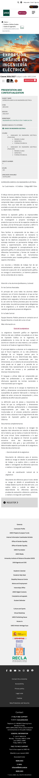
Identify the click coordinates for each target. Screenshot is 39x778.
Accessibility (19, 684)
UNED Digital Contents (19, 592)
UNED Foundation (19, 550)
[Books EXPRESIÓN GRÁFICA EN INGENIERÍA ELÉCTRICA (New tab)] (8, 81)
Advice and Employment (19, 583)
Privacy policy (19, 688)
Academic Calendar (19, 571)
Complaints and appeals (19, 596)
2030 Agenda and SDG (19, 562)
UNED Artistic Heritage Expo (19, 625)
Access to (19, 621)
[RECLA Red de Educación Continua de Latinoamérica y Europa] (19, 659)
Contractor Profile (19, 529)
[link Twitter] (10, 671)
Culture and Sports (19, 609)
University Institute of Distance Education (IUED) (19, 558)
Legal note (19, 693)
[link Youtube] (14, 671)
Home (6, 22)
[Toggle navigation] (3, 81)
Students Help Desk (19, 575)
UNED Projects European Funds (19, 533)
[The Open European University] (19, 643)
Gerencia (19, 524)
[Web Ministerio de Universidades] (19, 633)
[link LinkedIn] (19, 671)
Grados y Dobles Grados (11, 24)
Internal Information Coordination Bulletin (19, 537)
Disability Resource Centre (19, 579)
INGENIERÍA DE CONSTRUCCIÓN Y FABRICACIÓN (17, 120)
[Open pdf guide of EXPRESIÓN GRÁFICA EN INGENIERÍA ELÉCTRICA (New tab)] (12, 81)
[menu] (34, 12)
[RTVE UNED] (33, 6)
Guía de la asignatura (21, 328)
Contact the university (19, 679)
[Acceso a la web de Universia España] (19, 638)
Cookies (19, 698)
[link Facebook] (6, 671)
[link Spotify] (27, 671)
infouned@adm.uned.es (19, 767)
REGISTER (12, 502)
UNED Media (20, 554)
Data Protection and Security (19, 703)
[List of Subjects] (16, 81)
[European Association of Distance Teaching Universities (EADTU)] (19, 651)
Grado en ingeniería (9, 26)
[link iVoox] (31, 671)
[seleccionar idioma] (21, 2)
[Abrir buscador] (18, 2)
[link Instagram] (23, 671)
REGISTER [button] (29, 80)
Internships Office (19, 588)
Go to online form (22, 720)
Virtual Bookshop (19, 613)
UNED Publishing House (19, 617)
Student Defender (19, 600)
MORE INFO (19, 761)
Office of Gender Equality (19, 541)
